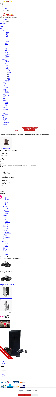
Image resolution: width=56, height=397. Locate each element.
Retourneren (3, 369)
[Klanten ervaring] (25, 134)
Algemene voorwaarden (5, 373)
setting (2, 6)
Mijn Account (3, 367)
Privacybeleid (3, 368)
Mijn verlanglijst (5, 8)
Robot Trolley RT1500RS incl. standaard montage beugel (7, 270)
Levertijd (1, 154)
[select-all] (18, 258)
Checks (3, 362)
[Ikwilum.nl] (8, 3)
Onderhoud (3, 363)
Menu (1, 28)
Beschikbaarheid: (2, 153)
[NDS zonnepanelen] (13, 358)
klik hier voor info (6, 159)
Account (1, 125)
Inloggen (4, 9)
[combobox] (3, 24)
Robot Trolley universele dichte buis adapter (6, 298)
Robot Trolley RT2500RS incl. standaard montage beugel (7, 284)
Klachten (3, 374)
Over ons (3, 376)
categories (3, 5)
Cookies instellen (4, 370)
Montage (3, 361)
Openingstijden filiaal (4, 375)
